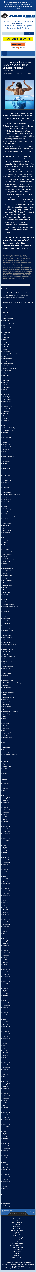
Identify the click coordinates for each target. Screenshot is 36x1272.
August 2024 (6, 840)
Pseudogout (5, 654)
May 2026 (5, 790)
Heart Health (6, 501)
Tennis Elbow (6, 744)
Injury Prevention (7, 530)
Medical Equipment (7, 580)
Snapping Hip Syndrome (8, 697)
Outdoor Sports (6, 621)
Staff (17, 1220)
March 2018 (5, 1024)
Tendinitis (5, 742)
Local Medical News (7, 571)
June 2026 (5, 788)
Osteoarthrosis (6, 611)
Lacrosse (5, 563)
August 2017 (6, 1041)
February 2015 (6, 1112)
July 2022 (5, 900)
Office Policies (17, 1226)
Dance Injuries (6, 420)
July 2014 (5, 1129)
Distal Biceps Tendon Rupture (10, 428)
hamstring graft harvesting (9, 489)
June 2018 (5, 1017)
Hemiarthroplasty (7, 509)
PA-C (4, 625)
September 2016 (6, 1067)
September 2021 (6, 924)
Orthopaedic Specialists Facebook (11, 606)
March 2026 (5, 795)
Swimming (5, 735)
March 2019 (5, 995)
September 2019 (6, 981)
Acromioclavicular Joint (8, 330)
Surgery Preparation (7, 733)
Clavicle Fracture (7, 399)
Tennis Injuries (6, 747)
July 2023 (5, 871)
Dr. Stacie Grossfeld (19, 258)
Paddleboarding (6, 628)
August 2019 (6, 983)
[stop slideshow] (27, 1213)
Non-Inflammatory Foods (9, 597)
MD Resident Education (17, 1240)
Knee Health (6, 549)
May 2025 (5, 819)
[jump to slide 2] (14, 1213)
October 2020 (6, 950)
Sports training (6, 714)
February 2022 (6, 912)
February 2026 (6, 798)
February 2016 (6, 1084)
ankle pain (5, 339)
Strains (4, 718)
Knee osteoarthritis (7, 554)
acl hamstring (6, 320)
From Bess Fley (6, 466)
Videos (17, 1232)
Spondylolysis (6, 704)
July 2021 (5, 929)
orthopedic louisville (8, 269)
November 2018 (6, 1005)
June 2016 (5, 1074)
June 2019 (5, 988)
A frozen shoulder (12, 116)
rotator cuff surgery (7, 663)
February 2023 (6, 883)
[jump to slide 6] (21, 1213)
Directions (17, 1224)
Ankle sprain (6, 342)
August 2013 (6, 1155)
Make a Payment (16, 44)
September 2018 (6, 1010)
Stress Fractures (6, 725)
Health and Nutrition (7, 499)
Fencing (4, 451)
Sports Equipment (7, 706)
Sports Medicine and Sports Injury (11, 711)
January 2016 (6, 1086)
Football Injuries (6, 461)
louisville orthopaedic (14, 262)
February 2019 (6, 998)
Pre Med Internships (17, 1243)
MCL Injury (5, 578)
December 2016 (6, 1060)
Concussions (6, 411)
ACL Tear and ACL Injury (9, 327)
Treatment (9, 156)
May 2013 (5, 1162)
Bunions (5, 389)
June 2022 (5, 902)
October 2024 (6, 836)
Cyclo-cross (5, 418)
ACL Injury (17, 1234)
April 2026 (5, 793)
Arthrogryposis (6, 351)
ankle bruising (6, 335)
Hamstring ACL (6, 487)
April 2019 (5, 993)
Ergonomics (5, 439)
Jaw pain (5, 537)
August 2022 (6, 898)
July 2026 (5, 786)
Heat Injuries (6, 504)
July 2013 (5, 1157)
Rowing (4, 671)
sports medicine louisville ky (16, 278)
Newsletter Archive (17, 1257)
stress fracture (6, 723)
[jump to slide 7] (23, 1213)
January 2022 (6, 914)
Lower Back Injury (7, 575)
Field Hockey (6, 454)
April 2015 (5, 1107)
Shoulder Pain (6, 685)
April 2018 (5, 1022)
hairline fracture (6, 485)
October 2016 (6, 1064)
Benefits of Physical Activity (9, 368)
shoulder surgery (20, 273)
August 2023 (6, 869)
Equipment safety (7, 437)
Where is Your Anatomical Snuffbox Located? (13, 297)
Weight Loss (6, 768)
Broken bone (6, 385)
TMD (4, 749)
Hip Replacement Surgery (9, 516)
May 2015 (5, 1105)
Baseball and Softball (8, 363)
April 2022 (5, 907)
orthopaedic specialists (22, 266)
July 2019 (5, 986)
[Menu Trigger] (4, 53)
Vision (4, 759)
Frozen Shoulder (14, 255)
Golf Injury (5, 473)
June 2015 (5, 1103)
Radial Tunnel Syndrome (8, 659)
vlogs (4, 764)
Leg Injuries (5, 566)
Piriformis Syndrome (8, 649)
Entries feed (5, 1201)
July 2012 (5, 1186)
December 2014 (6, 1117)
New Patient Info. (17, 1222)
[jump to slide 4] (18, 1213)
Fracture (5, 463)
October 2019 (6, 979)
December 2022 (6, 888)
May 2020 (5, 962)
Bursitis (4, 392)
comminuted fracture (7, 406)
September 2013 (6, 1153)
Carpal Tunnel (6, 394)
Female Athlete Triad (7, 447)
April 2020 (5, 964)
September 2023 (6, 867)
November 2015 (6, 1091)
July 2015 (5, 1100)
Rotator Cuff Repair (7, 661)
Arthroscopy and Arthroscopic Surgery (12, 354)
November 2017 (6, 1033)
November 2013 (6, 1148)
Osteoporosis (6, 616)
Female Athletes (6, 449)
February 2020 (6, 969)
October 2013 (6, 1150)
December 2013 (6, 1145)
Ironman (5, 535)
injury (4, 528)
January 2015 (6, 1114)
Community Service (17, 1247)
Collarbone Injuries (7, 401)
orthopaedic (11, 266)
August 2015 (6, 1098)
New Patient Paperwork (18, 39)
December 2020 (6, 945)
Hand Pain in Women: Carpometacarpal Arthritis (14, 300)
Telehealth (5, 740)
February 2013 (6, 1169)
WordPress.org (6, 1206)
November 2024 (6, 833)
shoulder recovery (7, 687)
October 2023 (6, 864)
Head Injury (5, 497)
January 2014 (6, 1143)
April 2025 (5, 821)
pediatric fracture (7, 642)
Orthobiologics (6, 601)
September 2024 (6, 838)
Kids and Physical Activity (9, 547)
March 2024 (5, 852)
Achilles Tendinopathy (8, 318)
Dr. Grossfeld (9, 258)
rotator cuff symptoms (8, 666)
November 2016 (6, 1062)
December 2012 (6, 1174)
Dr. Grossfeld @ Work (8, 430)
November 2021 (6, 919)
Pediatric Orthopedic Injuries (9, 644)
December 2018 (6, 1002)
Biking (4, 373)
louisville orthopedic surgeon (13, 264)
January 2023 (6, 886)
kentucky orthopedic (20, 260)
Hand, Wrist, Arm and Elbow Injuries (11, 494)
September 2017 (6, 1038)
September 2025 (6, 809)
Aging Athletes (6, 332)
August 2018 (6, 1012)
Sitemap (17, 1253)
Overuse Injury (6, 623)
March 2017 (5, 1053)
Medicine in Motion (7, 585)
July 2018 (5, 1014)
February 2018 (6, 1026)
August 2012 (6, 1184)
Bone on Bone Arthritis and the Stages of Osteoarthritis (16, 292)
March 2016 (5, 1081)
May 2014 (5, 1134)
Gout (4, 478)
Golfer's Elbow (6, 475)
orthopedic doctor (26, 267)
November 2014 (6, 1119)
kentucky (11, 260)
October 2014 (6, 1122)
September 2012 (6, 1181)
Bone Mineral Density (8, 377)
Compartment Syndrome (8, 408)
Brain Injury (5, 382)
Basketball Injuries (7, 366)
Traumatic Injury (6, 752)
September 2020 (6, 952)
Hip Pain (5, 513)
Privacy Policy (17, 1251)
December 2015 (6, 1088)
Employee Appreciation (8, 435)
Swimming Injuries (7, 737)
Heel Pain (5, 506)
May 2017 (5, 1048)
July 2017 (5, 1043)
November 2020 (6, 948)
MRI (4, 590)
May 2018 (5, 1019)
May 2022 (5, 905)
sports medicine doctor (15, 276)
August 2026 (6, 783)
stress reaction (6, 728)
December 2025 (6, 802)
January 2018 (6, 1029)
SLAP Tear (5, 694)
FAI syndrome (6, 444)
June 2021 (5, 931)
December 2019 (6, 974)
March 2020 (5, 967)
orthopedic (17, 267)
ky (27, 260)
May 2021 (5, 933)
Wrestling (5, 773)
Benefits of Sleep (7, 370)
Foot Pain (5, 458)
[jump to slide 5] (20, 1213)
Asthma (4, 356)
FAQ (17, 1242)
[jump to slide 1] (13, 1213)
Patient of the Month (7, 637)
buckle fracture (6, 387)
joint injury (5, 540)
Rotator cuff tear (6, 668)
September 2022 (6, 895)
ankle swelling (6, 346)
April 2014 (5, 1136)
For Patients (16, 1228)
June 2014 (5, 1131)
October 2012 (6, 1179)
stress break (5, 721)
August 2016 (6, 1069)
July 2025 (5, 814)
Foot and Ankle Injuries (8, 456)
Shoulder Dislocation (8, 680)
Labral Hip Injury (7, 561)
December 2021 (6, 917)
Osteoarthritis (6, 609)
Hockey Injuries (6, 520)
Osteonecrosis (6, 613)
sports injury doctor (20, 274)
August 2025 (6, 812)
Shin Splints (5, 678)
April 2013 (5, 1165)
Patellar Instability (7, 632)
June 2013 (5, 1160)
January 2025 (6, 828)
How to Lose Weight (17, 1238)
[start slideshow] (9, 1213)
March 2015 (5, 1110)
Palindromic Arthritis (8, 630)
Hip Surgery (6, 518)
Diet (4, 425)
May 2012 (5, 1188)
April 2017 (5, 1050)
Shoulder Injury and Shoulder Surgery (20, 257)
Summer (5, 730)
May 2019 (5, 991)
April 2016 (5, 1079)
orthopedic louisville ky (21, 269)
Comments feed (6, 1203)
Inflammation (6, 525)
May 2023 (5, 876)
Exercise (5, 442)
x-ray (4, 775)
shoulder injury (10, 273)
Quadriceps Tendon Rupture (9, 656)
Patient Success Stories (17, 1245)
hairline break (6, 482)
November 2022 (6, 890)
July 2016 (5, 1072)
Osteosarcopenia (6, 618)
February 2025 (6, 826)
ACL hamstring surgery (8, 323)
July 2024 (5, 843)
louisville (5, 262)
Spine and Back (6, 702)
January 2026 (6, 800)
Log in (4, 1198)
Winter (4, 771)
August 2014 (6, 1126)
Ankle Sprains (6, 344)
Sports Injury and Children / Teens (11, 709)
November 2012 (6, 1176)
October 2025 (6, 807)
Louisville (5, 573)
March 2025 (5, 824)
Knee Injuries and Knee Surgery (10, 551)
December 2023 (6, 859)
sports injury (10, 274)
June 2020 (5, 960)
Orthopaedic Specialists (8, 604)
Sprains (4, 716)
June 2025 (5, 817)
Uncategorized (6, 756)
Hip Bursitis (5, 511)
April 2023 (5, 879)
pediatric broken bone (8, 640)
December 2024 (6, 831)
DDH (4, 423)
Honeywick (27, 1262)
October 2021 (6, 921)
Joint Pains (5, 542)
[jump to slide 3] (16, 1213)
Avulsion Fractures (7, 358)
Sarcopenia (5, 675)
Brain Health (6, 380)
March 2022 (5, 910)
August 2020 (6, 955)
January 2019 (6, 1000)
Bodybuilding (6, 375)
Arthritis (5, 349)
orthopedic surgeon (17, 271)
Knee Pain (5, 556)
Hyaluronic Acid (7, 523)
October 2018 (6, 1007)
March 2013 (5, 1167)
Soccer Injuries (6, 699)
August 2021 (6, 926)
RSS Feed (17, 1255)
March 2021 (5, 938)
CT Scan (5, 416)
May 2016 (5, 1076)
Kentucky (5, 544)
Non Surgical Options (17, 1230)
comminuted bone (7, 404)
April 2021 (5, 936)
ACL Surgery (6, 325)
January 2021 (6, 943)
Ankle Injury (6, 337)
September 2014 (6, 1124)
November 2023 (6, 862)
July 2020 (5, 957)
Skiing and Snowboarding (9, 692)
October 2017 (6, 1036)
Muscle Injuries (6, 592)
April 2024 (5, 850)
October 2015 (6, 1093)
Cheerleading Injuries (8, 397)
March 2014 (5, 1138)
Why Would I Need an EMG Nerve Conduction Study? (16, 295)
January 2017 (6, 1057)
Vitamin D (5, 761)
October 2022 (6, 893)
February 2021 (6, 941)
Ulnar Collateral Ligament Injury (10, 754)
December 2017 (6, 1031)
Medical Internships (7, 582)
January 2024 (6, 857)
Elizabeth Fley (6, 432)
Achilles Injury (6, 315)
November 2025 (6, 805)
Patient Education (7, 635)
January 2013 (6, 1172)
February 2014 (6, 1141)
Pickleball (5, 647)
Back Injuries (6, 361)
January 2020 (6, 971)
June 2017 (5, 1045)
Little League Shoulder (8, 568)
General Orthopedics (7, 470)
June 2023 (5, 874)
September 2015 (6, 1095)
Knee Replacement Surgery (9, 559)
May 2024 (5, 848)
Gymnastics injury (7, 480)
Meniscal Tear (6, 587)
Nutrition (5, 599)
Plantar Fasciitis (6, 652)
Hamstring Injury (7, 492)
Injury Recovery (6, 532)
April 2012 (5, 1191)
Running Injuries (7, 673)
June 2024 (5, 845)
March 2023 (5, 881)
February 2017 (6, 1055)
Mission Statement (17, 1249)
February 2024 (6, 855)
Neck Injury (5, 594)
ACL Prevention (17, 1236)
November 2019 (6, 976)
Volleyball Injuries (7, 766)
